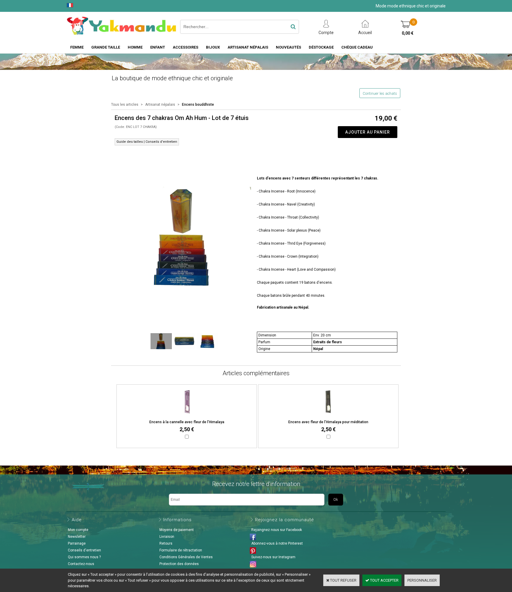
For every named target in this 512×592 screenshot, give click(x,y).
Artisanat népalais (160, 104)
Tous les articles (124, 104)
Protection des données (179, 564)
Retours (165, 543)
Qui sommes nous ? (84, 557)
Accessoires (185, 47)
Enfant (157, 47)
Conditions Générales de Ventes (186, 557)
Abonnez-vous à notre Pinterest (277, 543)
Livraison (166, 537)
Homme (135, 47)
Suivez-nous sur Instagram (273, 557)
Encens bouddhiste (198, 104)
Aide (77, 519)
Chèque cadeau (357, 47)
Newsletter (77, 537)
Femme (77, 47)
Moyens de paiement (176, 530)
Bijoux (213, 47)
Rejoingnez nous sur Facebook (276, 530)
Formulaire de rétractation (180, 550)
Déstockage (321, 47)
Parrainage (77, 543)
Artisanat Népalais (248, 47)
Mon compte (78, 530)
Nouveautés (288, 47)
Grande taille (105, 47)
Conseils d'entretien (84, 550)
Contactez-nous (81, 564)
